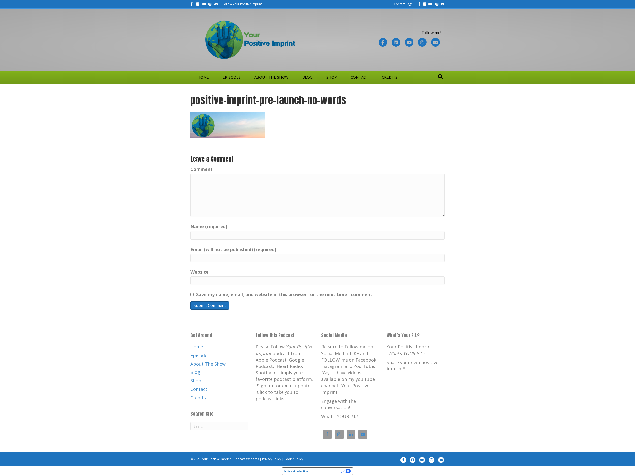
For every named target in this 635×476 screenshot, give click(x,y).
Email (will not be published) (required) (233, 249)
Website (199, 272)
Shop (331, 77)
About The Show (271, 77)
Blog (307, 77)
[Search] (440, 76)
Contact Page (403, 4)
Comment (201, 169)
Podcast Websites (246, 459)
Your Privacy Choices (326, 471)
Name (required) (208, 226)
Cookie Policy (293, 459)
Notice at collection (296, 471)
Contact (359, 77)
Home (203, 77)
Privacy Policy (271, 459)
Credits (389, 77)
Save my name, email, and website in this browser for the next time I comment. (285, 294)
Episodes (232, 77)
